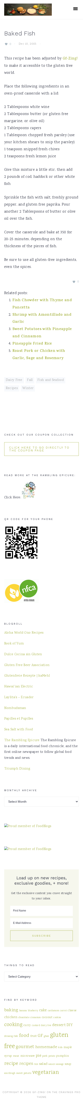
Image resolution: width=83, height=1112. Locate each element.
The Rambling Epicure (22, 740)
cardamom (53, 1010)
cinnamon (35, 1017)
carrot (63, 1010)
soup (68, 1064)
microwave (27, 1056)
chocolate (23, 1017)
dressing (8, 1036)
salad (43, 1064)
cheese (72, 1010)
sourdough (9, 1073)
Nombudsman (15, 708)
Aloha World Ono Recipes (24, 633)
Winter (27, 388)
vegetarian (45, 1073)
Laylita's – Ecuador (19, 697)
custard (36, 1025)
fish (16, 1036)
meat (16, 1056)
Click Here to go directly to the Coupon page (39, 449)
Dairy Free (14, 380)
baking (11, 1010)
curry (27, 1025)
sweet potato (23, 1073)
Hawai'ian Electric (18, 686)
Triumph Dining (17, 769)
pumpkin (62, 1056)
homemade (46, 1047)
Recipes (12, 388)
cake (43, 1010)
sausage (60, 1064)
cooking (13, 1025)
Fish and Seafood (50, 380)
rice (36, 1064)
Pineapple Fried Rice (32, 344)
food (24, 1035)
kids (60, 1047)
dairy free (46, 1025)
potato (51, 1056)
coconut (47, 1017)
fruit (33, 1036)
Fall (30, 380)
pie (38, 1056)
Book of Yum (14, 643)
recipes (26, 1064)
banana (23, 1010)
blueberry (33, 1010)
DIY (70, 1025)
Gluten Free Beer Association (26, 665)
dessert (59, 1025)
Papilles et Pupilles (18, 719)
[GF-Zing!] (28, 13)
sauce (51, 1064)
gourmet (25, 1047)
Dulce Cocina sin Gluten (23, 654)
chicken (10, 1017)
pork (44, 1056)
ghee (46, 1036)
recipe (11, 1063)
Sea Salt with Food (18, 729)
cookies (57, 1017)
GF (40, 1036)
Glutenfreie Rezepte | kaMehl (27, 676)
